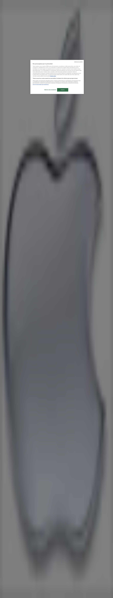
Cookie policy (53, 76)
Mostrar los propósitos (50, 89)
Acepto (63, 89)
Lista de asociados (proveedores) (41, 84)
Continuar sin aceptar (78, 61)
